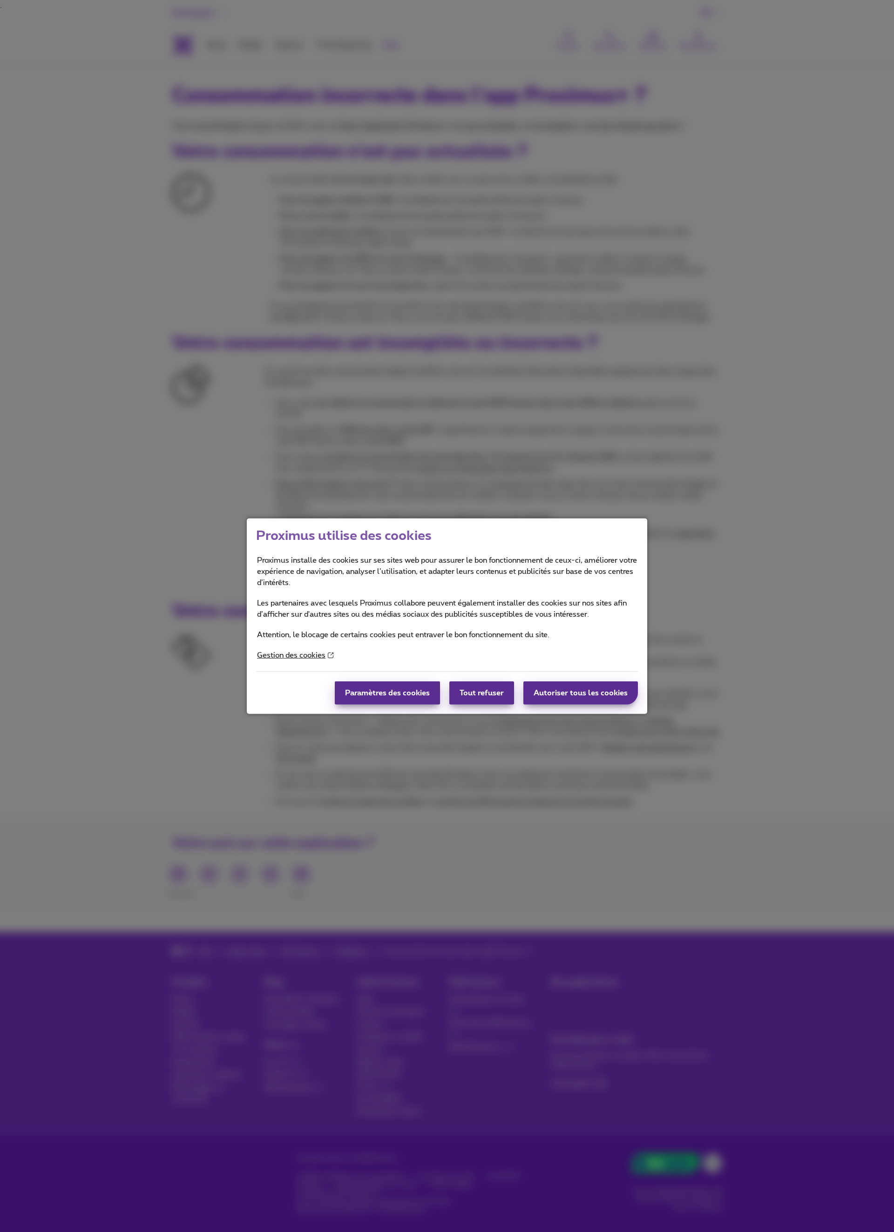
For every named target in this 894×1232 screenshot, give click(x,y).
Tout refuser (482, 693)
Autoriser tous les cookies (581, 693)
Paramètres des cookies (387, 693)
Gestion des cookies (291, 655)
